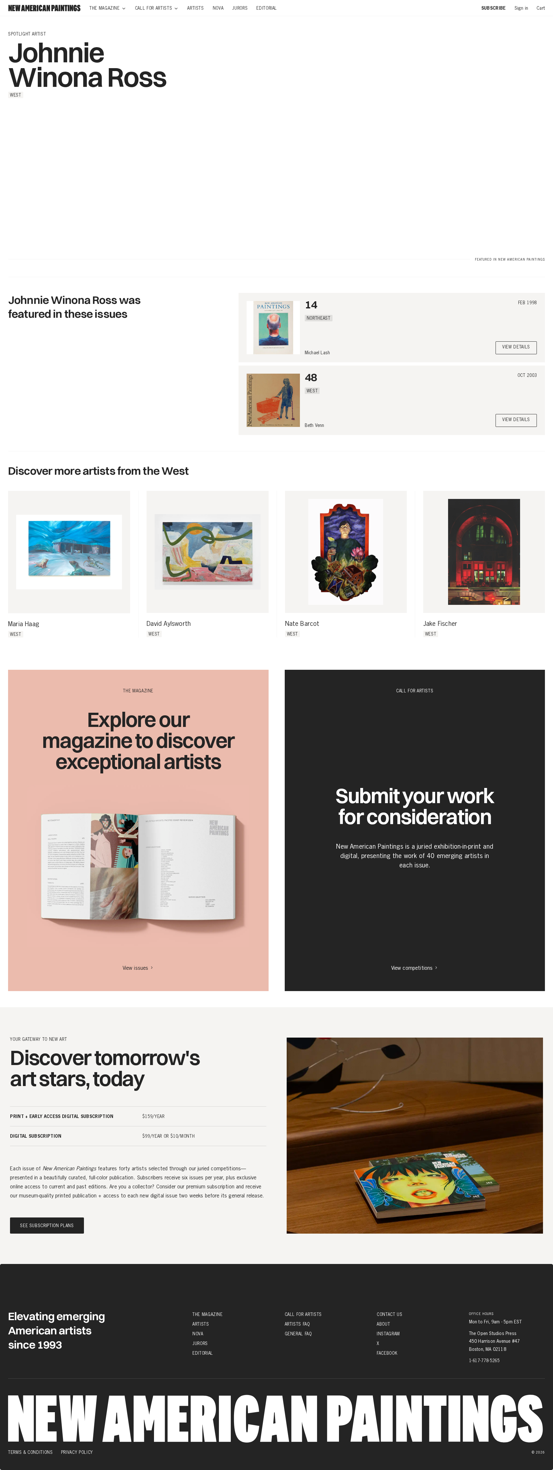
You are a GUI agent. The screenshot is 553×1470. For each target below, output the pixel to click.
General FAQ (298, 1333)
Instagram (388, 1333)
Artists (200, 1324)
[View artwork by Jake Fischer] (484, 552)
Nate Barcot (302, 624)
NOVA (197, 1333)
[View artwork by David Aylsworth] (207, 552)
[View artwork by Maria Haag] (69, 552)
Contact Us (390, 1314)
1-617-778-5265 (484, 1360)
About (383, 1324)
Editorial (202, 1353)
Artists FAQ (297, 1324)
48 (311, 377)
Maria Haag (23, 624)
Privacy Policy (77, 1452)
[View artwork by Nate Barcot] (346, 552)
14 (311, 304)
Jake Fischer (440, 624)
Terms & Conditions (30, 1452)
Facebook (387, 1353)
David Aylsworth (169, 624)
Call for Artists (303, 1314)
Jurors (200, 1343)
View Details (516, 347)
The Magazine (207, 1314)
